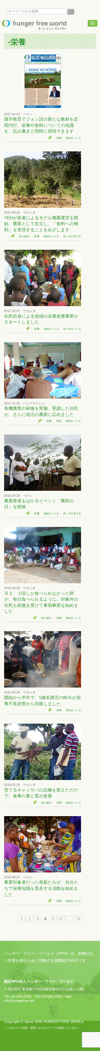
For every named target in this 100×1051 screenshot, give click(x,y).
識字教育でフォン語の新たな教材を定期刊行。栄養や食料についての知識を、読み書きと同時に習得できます (41, 125)
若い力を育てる (72, 236)
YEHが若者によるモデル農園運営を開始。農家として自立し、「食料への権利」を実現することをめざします (41, 223)
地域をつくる (73, 138)
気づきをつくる (72, 328)
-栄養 (59, 138)
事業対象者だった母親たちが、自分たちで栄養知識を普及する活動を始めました (41, 888)
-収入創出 (23, 236)
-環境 (59, 421)
